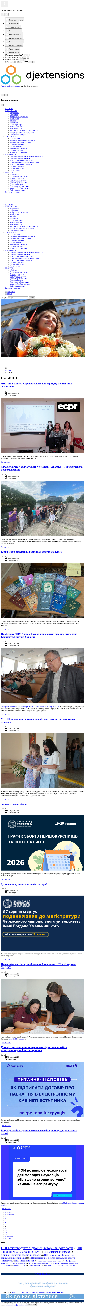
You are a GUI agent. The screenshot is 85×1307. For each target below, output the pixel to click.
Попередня (9, 1214)
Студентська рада (16, 150)
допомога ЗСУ (19, 1265)
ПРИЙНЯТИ (32, 1305)
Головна (8, 370)
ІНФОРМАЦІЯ (11, 111)
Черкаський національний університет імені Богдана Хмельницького (38, 1292)
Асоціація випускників (18, 152)
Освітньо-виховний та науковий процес (25, 162)
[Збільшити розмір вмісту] (28, 55)
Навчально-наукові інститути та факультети (26, 156)
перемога (48, 1265)
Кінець (8, 1238)
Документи (14, 123)
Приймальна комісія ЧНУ (65, 1265)
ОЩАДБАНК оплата (18, 180)
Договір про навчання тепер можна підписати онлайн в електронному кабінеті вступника (34, 1049)
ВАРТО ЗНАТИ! (16, 129)
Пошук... (4, 297)
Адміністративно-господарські (21, 164)
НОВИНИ (9, 109)
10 (6, 1230)
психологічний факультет (39, 1263)
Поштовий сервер (16, 184)
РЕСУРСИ (9, 172)
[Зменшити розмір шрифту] (24, 57)
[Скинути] (3, 14)
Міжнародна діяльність (18, 148)
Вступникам (14, 113)
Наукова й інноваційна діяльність (22, 140)
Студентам (14, 115)
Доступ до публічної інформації (22, 132)
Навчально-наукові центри (20, 158)
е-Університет (15, 174)
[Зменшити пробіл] (30, 62)
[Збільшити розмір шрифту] (28, 57)
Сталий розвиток (16, 146)
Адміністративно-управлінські (21, 160)
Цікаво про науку (16, 125)
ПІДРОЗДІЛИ (10, 154)
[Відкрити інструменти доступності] (4, 4)
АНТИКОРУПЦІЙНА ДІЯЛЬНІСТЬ (24, 130)
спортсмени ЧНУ (35, 1265)
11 (6, 1232)
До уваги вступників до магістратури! (24, 884)
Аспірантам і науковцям (19, 117)
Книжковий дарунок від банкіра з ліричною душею (32, 551)
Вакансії (13, 121)
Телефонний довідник (18, 134)
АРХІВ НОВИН (42, 1274)
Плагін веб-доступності (10, 86)
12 (6, 1234)
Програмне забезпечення (19, 186)
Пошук (32, 297)
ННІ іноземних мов (24, 1260)
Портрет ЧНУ (15, 138)
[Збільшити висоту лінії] (24, 60)
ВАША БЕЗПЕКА (17, 127)
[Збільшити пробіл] (33, 62)
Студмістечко (15, 170)
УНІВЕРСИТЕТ (11, 136)
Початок (8, 1212)
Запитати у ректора (12, 192)
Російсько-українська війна (49, 1261)
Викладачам (14, 119)
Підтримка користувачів (19, 176)
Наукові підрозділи (17, 166)
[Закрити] (7, 14)
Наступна (9, 1236)
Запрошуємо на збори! (14, 804)
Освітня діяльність (17, 144)
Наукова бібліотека (17, 168)
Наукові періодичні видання (20, 142)
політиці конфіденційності (16, 1305)
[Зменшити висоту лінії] (21, 60)
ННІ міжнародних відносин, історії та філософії (37, 1248)
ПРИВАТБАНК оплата (18, 182)
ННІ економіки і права (57, 1251)
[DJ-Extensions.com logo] (42, 84)
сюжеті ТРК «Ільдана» (16, 1039)
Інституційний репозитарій (20, 188)
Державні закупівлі (17, 178)
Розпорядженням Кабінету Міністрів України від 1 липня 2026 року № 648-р (30, 707)
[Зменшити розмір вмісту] (25, 55)
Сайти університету (17, 190)
